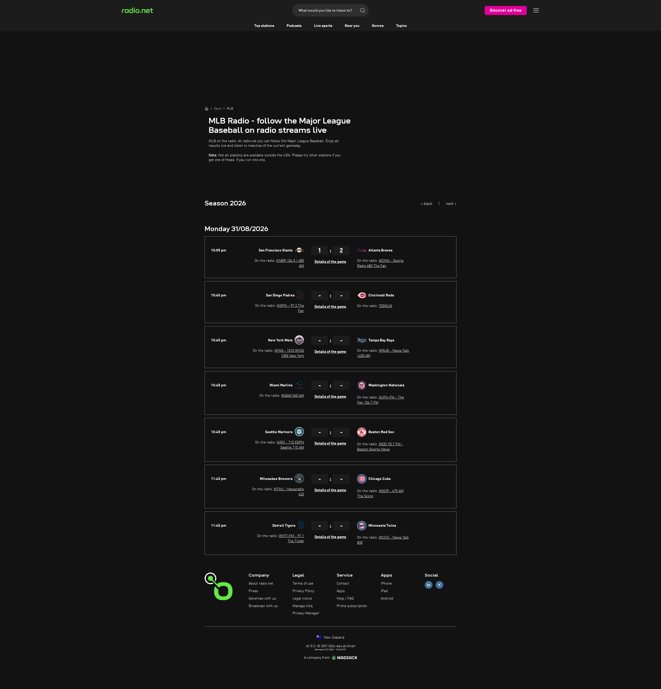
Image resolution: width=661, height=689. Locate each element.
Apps (341, 591)
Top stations (264, 26)
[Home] (206, 108)
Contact (343, 583)
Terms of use (303, 583)
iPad (384, 591)
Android (387, 598)
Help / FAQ (345, 598)
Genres (378, 26)
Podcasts (294, 26)
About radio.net (261, 583)
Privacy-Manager (306, 613)
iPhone (386, 583)
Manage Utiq (303, 606)
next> (451, 204)
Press (253, 591)
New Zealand (333, 637)
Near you (352, 26)
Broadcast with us (263, 606)
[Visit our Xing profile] (439, 585)
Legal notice (302, 598)
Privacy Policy (303, 591)
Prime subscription (352, 606)
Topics (401, 26)
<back (426, 204)
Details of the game (330, 262)
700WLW (385, 306)
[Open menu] (536, 10)
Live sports (323, 26)
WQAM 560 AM (292, 395)
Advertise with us (262, 598)
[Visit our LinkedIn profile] (429, 585)
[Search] (362, 10)
